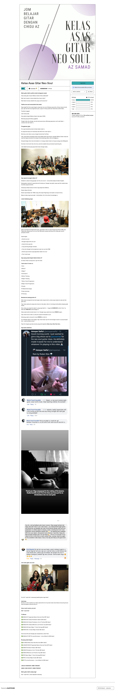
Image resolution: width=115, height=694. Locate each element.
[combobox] (79, 91)
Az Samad (34, 88)
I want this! (82, 83)
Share (91, 91)
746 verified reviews (88, 115)
